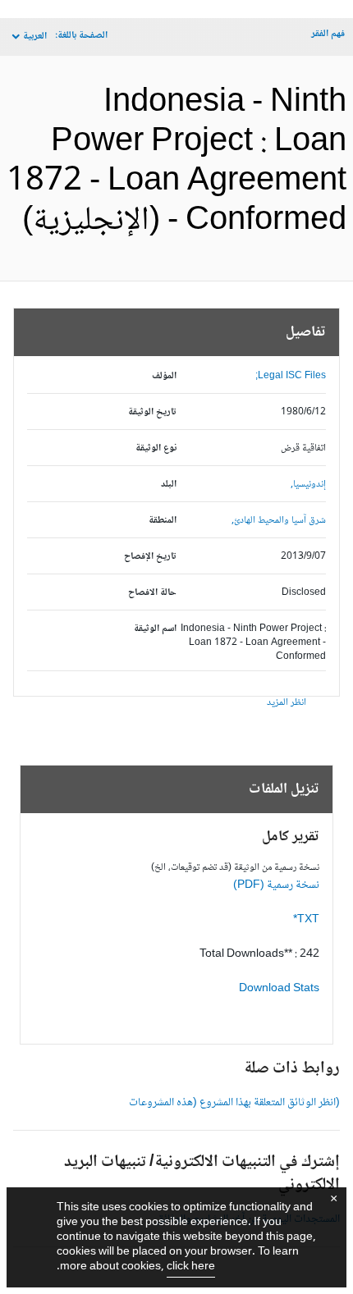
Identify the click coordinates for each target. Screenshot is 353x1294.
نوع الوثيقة (155, 448)
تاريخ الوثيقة (152, 412)
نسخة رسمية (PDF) (276, 885)
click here (191, 1267)
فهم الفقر (328, 34)
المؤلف (164, 376)
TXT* (306, 920)
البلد (168, 485)
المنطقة (162, 521)
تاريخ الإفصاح (150, 557)
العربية (35, 36)
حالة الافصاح (152, 593)
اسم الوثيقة (155, 629)
